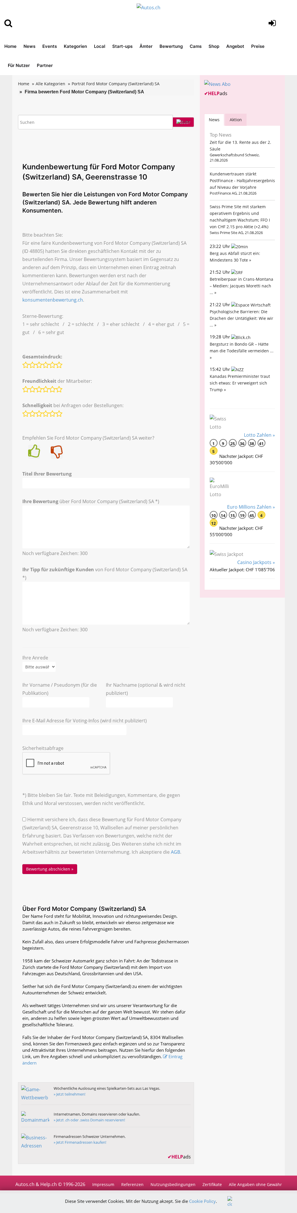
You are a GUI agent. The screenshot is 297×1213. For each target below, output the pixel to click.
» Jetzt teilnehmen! (69, 1094)
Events (49, 46)
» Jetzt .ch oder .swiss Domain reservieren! (89, 1120)
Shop (214, 46)
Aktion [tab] (236, 119)
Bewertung (171, 46)
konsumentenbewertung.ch (52, 300)
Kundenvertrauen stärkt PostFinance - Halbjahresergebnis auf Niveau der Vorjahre (242, 180)
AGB (175, 852)
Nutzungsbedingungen (173, 1184)
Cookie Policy (202, 1201)
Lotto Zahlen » (259, 435)
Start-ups (122, 46)
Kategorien (75, 46)
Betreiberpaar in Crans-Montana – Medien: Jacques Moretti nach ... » (241, 285)
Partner (45, 65)
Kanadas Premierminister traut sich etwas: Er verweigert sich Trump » (240, 382)
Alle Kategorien (50, 83)
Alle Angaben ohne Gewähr (255, 1184)
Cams (196, 46)
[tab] (214, 120)
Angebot (235, 46)
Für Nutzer (19, 65)
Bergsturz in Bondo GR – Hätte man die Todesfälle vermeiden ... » (242, 350)
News (29, 46)
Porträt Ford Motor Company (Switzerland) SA (116, 83)
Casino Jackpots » (256, 562)
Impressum (103, 1184)
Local (99, 46)
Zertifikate (212, 1184)
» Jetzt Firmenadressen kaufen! (80, 1142)
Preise (258, 46)
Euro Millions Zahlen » (251, 507)
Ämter (146, 46)
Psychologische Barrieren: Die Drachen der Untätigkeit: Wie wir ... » (241, 318)
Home (10, 46)
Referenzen (132, 1184)
